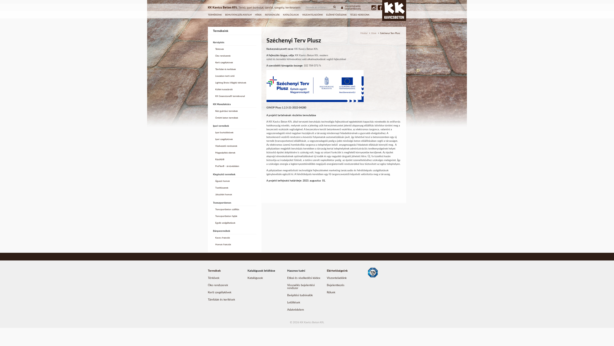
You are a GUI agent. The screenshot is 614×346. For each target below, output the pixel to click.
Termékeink (215, 14)
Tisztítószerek (221, 187)
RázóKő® (219, 159)
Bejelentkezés (335, 285)
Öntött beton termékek (226, 117)
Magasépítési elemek (225, 152)
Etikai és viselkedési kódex (303, 278)
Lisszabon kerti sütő (225, 75)
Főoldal (363, 33)
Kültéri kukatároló (224, 89)
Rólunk (331, 292)
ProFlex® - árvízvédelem (227, 166)
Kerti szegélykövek (224, 62)
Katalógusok (291, 14)
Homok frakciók (223, 244)
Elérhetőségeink (336, 14)
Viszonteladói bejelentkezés (353, 7)
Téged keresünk (359, 14)
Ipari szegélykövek (224, 139)
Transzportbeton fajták (226, 216)
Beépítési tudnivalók (300, 295)
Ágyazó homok (222, 180)
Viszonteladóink (312, 14)
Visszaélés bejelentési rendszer (301, 286)
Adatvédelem (295, 309)
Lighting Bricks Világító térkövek (230, 82)
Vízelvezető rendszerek (226, 145)
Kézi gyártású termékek (226, 110)
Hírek (258, 14)
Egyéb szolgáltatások (225, 222)
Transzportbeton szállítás (227, 209)
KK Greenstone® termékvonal (230, 96)
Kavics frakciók (222, 237)
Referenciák (272, 14)
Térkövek (219, 48)
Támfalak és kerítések (225, 69)
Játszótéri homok (223, 194)
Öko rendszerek (223, 55)
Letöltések (293, 302)
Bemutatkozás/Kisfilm (238, 14)
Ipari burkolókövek (224, 132)
